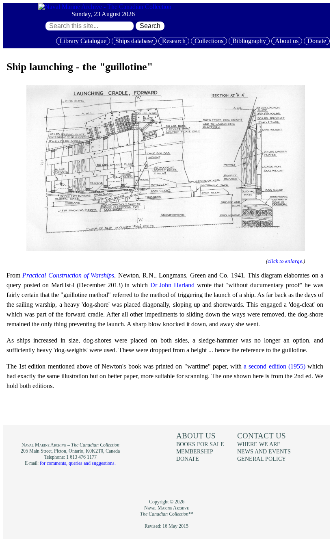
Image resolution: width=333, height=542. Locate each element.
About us (286, 40)
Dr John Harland (172, 285)
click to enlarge (285, 261)
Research (174, 40)
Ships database (134, 40)
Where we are (259, 444)
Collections (209, 40)
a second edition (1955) (274, 366)
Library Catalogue (83, 40)
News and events (264, 451)
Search (150, 25)
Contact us (261, 435)
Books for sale (200, 444)
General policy (261, 458)
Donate (316, 40)
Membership (194, 451)
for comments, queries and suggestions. (78, 463)
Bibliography (249, 40)
